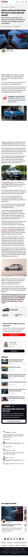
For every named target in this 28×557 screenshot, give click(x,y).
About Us (4, 542)
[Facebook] (8, 539)
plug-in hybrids (8, 142)
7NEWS (17, 545)
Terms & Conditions (15, 548)
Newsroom (10, 542)
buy (16, 100)
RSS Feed (22, 548)
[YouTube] (5, 539)
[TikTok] (14, 539)
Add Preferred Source (15, 421)
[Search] (20, 2)
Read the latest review (18, 315)
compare (10, 100)
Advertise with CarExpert (20, 542)
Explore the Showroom (5, 315)
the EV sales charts (20, 156)
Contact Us (11, 545)
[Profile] (23, 2)
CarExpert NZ (23, 545)
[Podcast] (23, 539)
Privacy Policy (6, 548)
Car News (6, 7)
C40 (21, 92)
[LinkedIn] (20, 539)
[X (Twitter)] (17, 539)
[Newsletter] (17, 2)
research (22, 98)
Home (2, 7)
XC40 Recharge (7, 92)
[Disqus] (14, 447)
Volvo (10, 7)
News (14, 7)
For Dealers (4, 545)
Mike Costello (9, 50)
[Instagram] (11, 539)
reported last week (8, 182)
